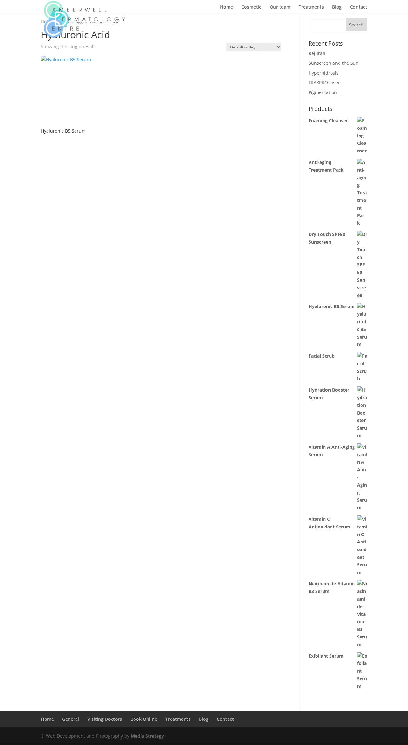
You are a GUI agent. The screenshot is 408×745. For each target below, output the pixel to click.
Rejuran (317, 53)
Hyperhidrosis (324, 73)
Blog (337, 7)
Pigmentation (323, 92)
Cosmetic (251, 7)
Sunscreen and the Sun (334, 63)
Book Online (143, 719)
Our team (280, 7)
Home (226, 7)
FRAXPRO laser (324, 82)
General (70, 719)
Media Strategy (147, 736)
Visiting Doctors (104, 719)
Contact (358, 7)
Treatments (311, 7)
